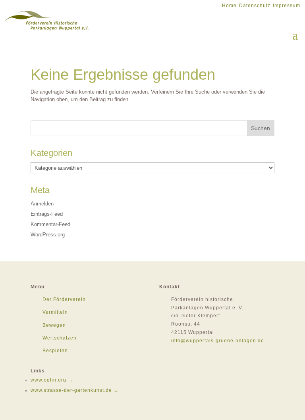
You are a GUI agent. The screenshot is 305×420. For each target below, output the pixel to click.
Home (229, 5)
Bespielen (55, 350)
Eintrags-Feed (47, 214)
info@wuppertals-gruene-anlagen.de (217, 340)
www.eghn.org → (52, 380)
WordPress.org (48, 235)
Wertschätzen (59, 338)
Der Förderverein (64, 299)
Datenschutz (254, 5)
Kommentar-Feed (50, 224)
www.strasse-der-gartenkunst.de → (75, 390)
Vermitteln (55, 312)
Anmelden (42, 204)
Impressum (286, 5)
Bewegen (54, 325)
